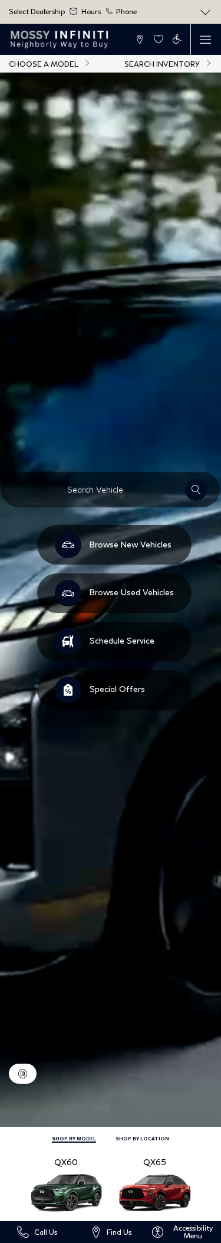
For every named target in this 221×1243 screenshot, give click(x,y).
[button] (140, 39)
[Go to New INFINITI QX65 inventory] (155, 1183)
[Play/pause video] (23, 1074)
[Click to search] (196, 490)
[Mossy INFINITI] (60, 39)
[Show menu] (205, 39)
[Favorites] (158, 39)
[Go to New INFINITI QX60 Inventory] (66, 1183)
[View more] (205, 12)
